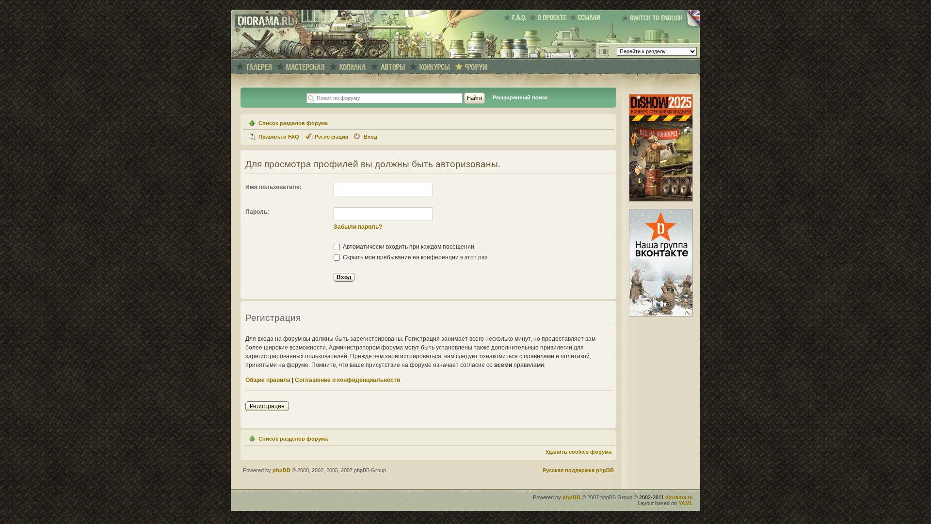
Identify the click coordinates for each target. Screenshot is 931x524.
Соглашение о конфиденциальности (347, 380)
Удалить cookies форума (578, 452)
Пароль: (257, 211)
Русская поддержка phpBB (578, 470)
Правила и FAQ (278, 137)
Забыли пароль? (358, 226)
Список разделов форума (293, 123)
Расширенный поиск (520, 97)
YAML (685, 503)
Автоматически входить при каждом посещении (407, 246)
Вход (370, 137)
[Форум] (476, 67)
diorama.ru (679, 497)
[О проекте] (550, 17)
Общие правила (267, 380)
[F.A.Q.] (517, 17)
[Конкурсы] (434, 67)
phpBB (281, 470)
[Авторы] (392, 67)
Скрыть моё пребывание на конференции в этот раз (414, 257)
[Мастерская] (305, 67)
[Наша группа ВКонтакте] (661, 315)
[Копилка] (352, 67)
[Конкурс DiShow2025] (661, 200)
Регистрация (331, 137)
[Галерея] (259, 67)
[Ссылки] (586, 17)
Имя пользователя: (273, 187)
